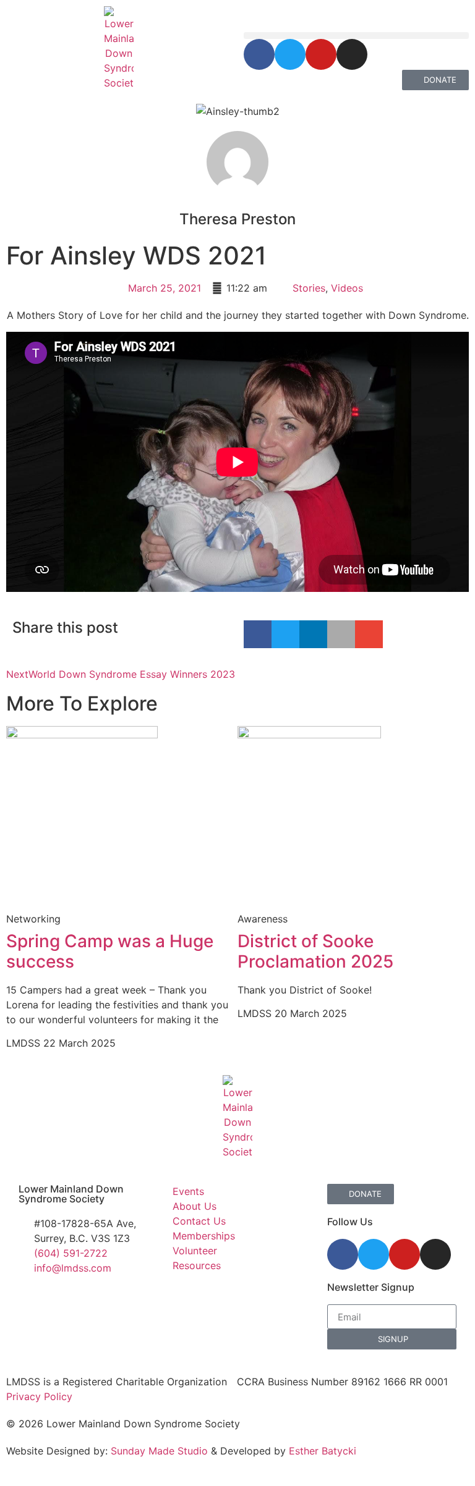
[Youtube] (321, 54)
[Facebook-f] (259, 54)
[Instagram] (351, 54)
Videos (347, 288)
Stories (309, 288)
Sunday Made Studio (159, 1451)
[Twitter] (290, 54)
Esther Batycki (322, 1451)
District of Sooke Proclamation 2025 (315, 952)
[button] (356, 35)
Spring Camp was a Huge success (109, 952)
